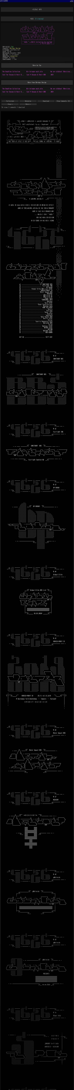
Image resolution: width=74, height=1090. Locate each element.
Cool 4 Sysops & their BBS (36, 75)
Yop (12, 47)
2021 (52, 75)
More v (28, 104)
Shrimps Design (15, 48)
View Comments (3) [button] (63, 101)
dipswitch (13, 56)
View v (10, 104)
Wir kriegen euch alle (34, 71)
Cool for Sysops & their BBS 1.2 (14, 75)
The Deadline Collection (11, 71)
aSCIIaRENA (4, 1)
